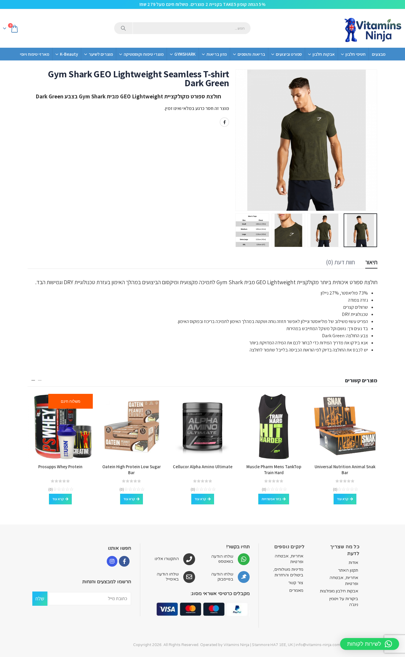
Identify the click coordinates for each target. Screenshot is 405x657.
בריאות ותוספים (251, 54)
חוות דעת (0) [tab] (340, 262)
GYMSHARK (185, 54)
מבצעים (378, 54)
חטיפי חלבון (355, 54)
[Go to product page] (344, 426)
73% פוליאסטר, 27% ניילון (344, 293)
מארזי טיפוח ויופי (34, 54)
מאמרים (296, 590)
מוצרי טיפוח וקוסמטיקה (144, 54)
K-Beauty (69, 54)
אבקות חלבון (323, 54)
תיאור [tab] (371, 262)
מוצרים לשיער (101, 54)
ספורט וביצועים (289, 54)
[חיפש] (123, 28)
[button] (370, 140)
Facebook (224, 122)
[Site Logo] (372, 28)
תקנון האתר (348, 570)
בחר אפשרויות (271, 499)
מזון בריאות (216, 54)
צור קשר (295, 582)
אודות (353, 562)
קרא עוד (342, 499)
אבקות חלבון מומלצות (339, 591)
